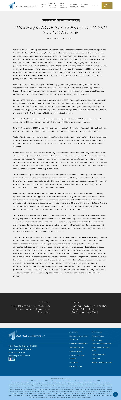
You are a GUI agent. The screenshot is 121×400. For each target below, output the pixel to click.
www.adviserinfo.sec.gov (43, 389)
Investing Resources (78, 343)
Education (73, 362)
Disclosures (97, 332)
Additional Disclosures (102, 362)
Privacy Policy (98, 336)
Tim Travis (54, 38)
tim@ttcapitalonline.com (19, 356)
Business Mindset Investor (77, 356)
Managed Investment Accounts (78, 337)
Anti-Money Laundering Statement (102, 341)
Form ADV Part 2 (98, 354)
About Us (73, 332)
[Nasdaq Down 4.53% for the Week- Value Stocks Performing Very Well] (90, 308)
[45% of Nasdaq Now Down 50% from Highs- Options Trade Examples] (30, 308)
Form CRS (96, 358)
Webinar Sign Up (76, 347)
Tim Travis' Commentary (68, 21)
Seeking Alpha (75, 351)
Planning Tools (75, 366)
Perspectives (49, 21)
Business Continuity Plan (101, 348)
